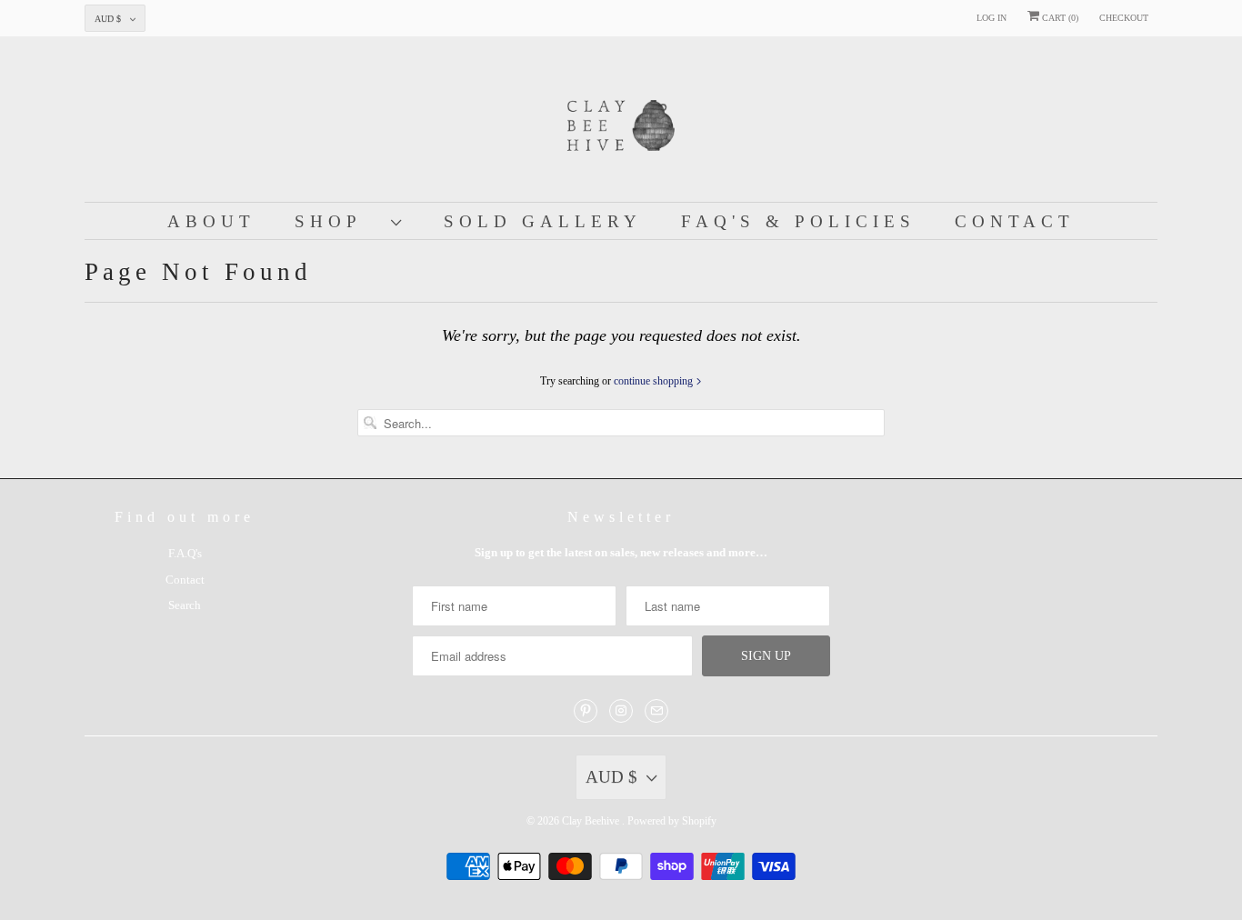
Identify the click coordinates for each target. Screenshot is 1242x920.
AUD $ (108, 19)
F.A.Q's (185, 553)
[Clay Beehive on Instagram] (621, 711)
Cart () (1058, 18)
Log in (992, 18)
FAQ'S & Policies (798, 221)
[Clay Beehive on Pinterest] (585, 711)
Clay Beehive (592, 821)
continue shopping (655, 381)
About (211, 221)
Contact (1015, 221)
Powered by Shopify (671, 821)
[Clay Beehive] (621, 124)
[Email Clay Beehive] (656, 711)
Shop (338, 221)
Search (184, 605)
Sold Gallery (543, 221)
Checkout (1123, 18)
